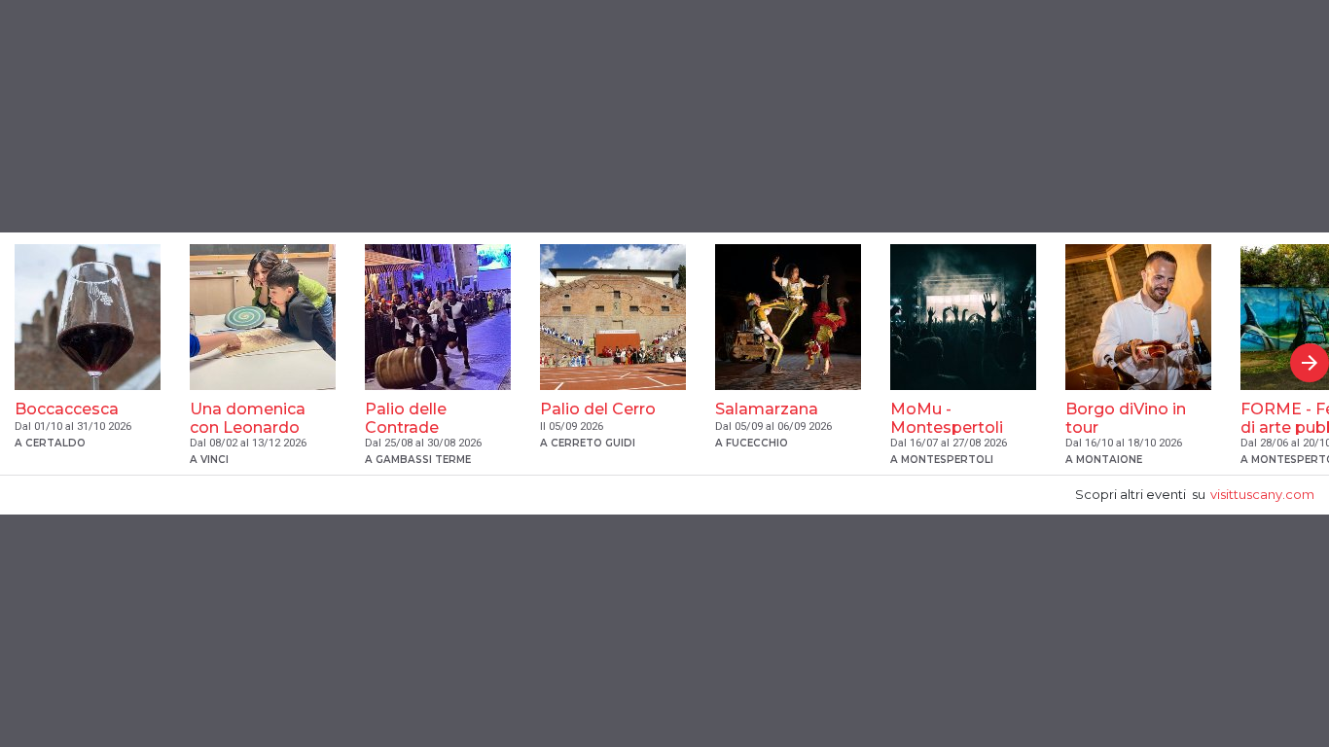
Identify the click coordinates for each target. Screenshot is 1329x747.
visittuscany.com (1262, 494)
